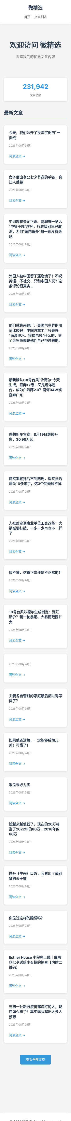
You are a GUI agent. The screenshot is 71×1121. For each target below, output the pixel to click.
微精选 (35, 8)
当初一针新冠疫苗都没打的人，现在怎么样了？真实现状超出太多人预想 (35, 1012)
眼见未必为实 (19, 785)
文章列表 (40, 17)
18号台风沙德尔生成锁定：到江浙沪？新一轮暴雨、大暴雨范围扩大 (35, 617)
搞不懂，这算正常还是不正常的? (35, 573)
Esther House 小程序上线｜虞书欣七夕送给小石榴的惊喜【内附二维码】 (35, 962)
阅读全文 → (17, 156)
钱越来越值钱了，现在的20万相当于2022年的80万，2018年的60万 (34, 829)
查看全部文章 (35, 1060)
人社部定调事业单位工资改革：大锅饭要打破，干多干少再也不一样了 (35, 528)
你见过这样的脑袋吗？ (26, 918)
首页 (27, 17)
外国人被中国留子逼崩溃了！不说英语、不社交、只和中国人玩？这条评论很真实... (35, 281)
